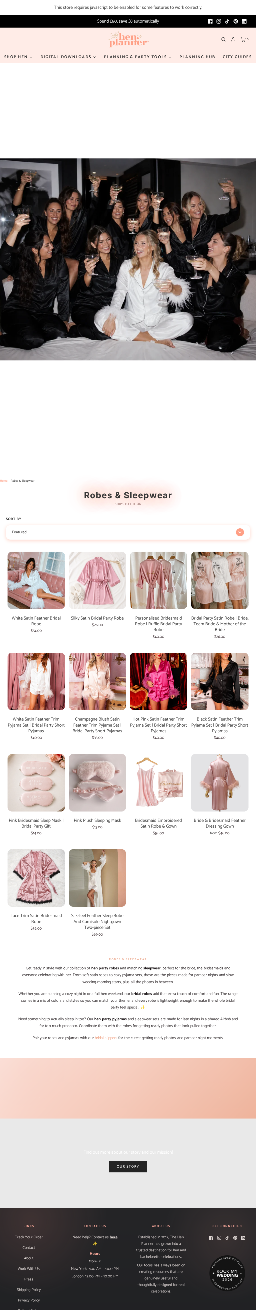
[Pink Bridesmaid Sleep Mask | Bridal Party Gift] (36, 783)
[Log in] (233, 39)
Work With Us (29, 1269)
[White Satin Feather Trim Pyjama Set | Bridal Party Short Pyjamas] (36, 682)
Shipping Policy (29, 1290)
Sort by (14, 519)
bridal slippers (106, 1038)
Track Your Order (29, 1237)
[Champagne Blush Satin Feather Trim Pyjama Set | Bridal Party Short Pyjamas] (97, 682)
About (29, 1258)
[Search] (223, 39)
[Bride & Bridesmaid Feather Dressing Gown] (219, 783)
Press (28, 1279)
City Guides (237, 57)
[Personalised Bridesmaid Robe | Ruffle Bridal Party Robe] (159, 580)
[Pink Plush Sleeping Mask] (97, 783)
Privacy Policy (29, 1300)
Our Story (128, 1167)
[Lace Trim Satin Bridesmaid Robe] (36, 878)
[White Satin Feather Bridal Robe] (36, 580)
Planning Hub (197, 57)
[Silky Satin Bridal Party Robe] (97, 580)
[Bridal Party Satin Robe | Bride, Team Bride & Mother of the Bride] (219, 580)
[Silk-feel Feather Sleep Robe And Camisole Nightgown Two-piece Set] (97, 878)
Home (4, 480)
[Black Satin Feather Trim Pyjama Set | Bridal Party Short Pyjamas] (219, 682)
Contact (28, 1248)
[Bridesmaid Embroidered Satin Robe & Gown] (159, 783)
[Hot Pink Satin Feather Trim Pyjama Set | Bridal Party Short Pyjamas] (159, 682)
